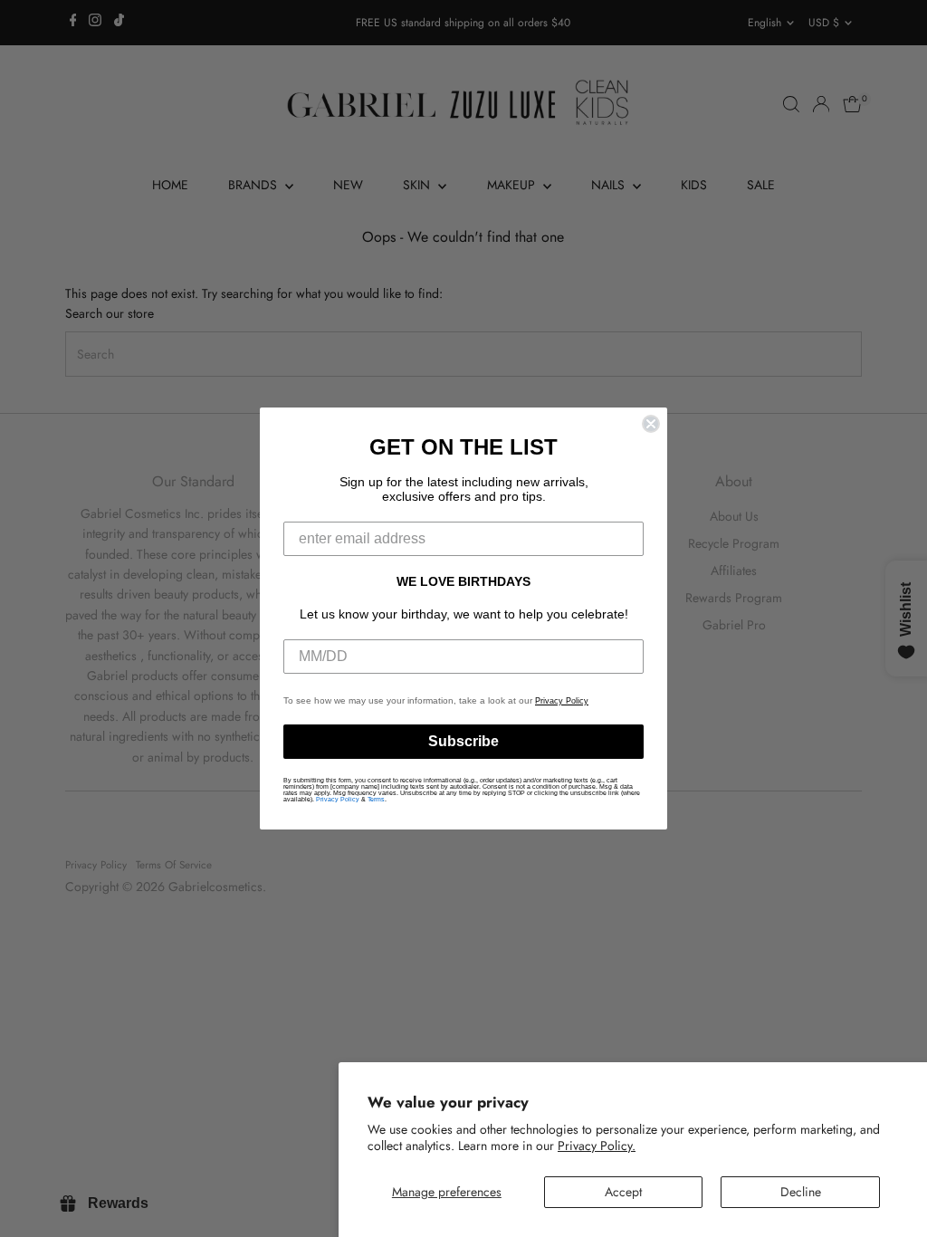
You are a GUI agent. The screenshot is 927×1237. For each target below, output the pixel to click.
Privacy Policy (561, 700)
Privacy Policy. (597, 1145)
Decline (800, 1192)
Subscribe (463, 741)
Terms (376, 799)
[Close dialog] (651, 424)
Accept (623, 1192)
